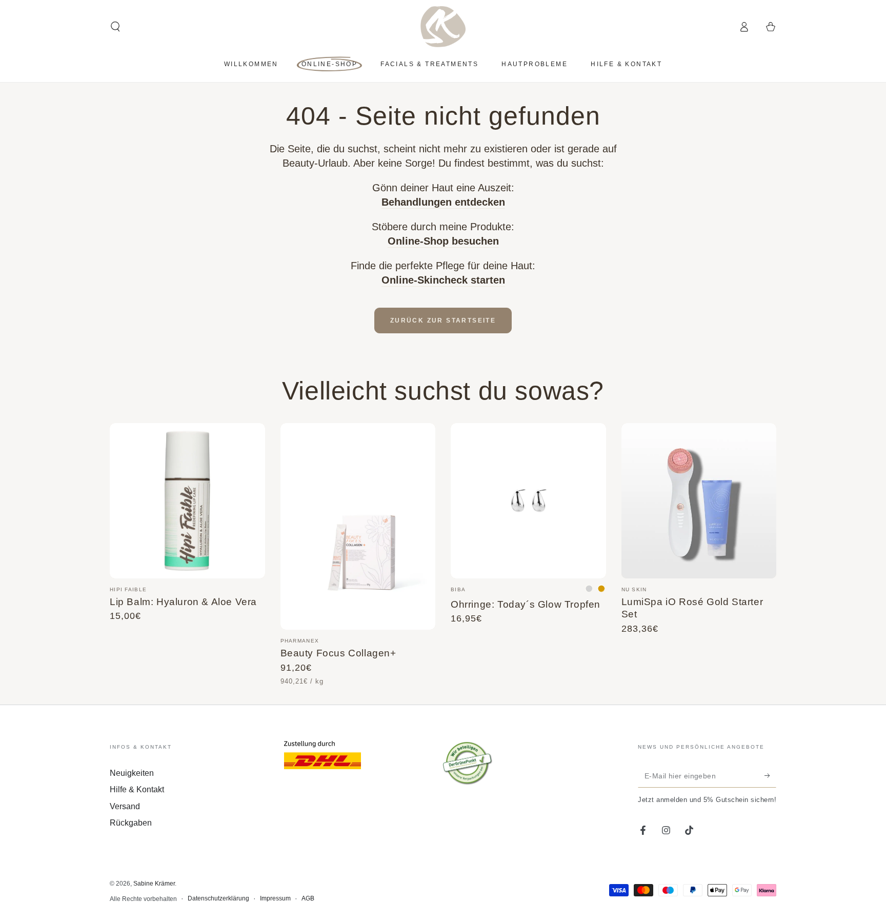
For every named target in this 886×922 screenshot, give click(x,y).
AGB (307, 898)
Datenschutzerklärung (218, 898)
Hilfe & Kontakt (137, 789)
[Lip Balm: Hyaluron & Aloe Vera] (187, 500)
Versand (125, 806)
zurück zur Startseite (443, 320)
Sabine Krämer (154, 883)
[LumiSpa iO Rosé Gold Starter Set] (699, 500)
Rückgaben (131, 822)
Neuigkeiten (132, 773)
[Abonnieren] (770, 776)
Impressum (275, 898)
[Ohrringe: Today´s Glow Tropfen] (528, 500)
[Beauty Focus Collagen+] (358, 526)
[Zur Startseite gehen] (443, 26)
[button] (115, 26)
